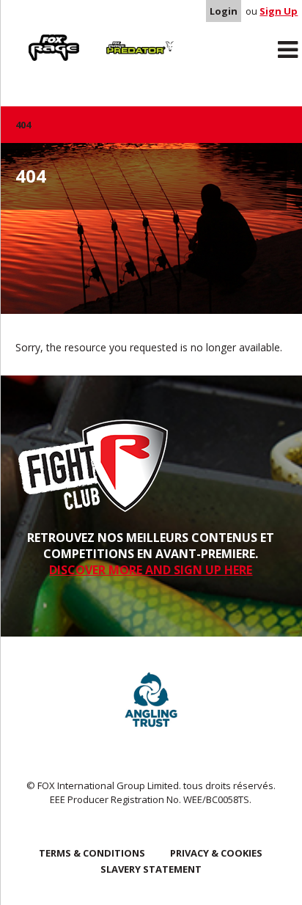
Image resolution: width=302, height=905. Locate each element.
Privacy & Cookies (216, 853)
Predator (117, 37)
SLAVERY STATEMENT (151, 869)
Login (223, 11)
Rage (29, 37)
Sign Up (278, 11)
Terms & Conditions (92, 853)
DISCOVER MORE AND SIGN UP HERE (150, 570)
